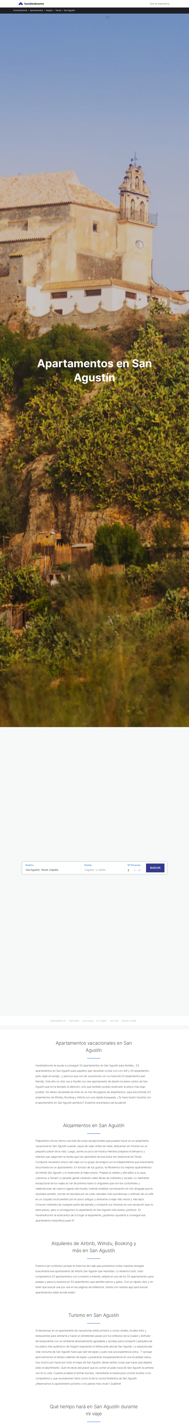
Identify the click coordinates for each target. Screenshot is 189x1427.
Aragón (49, 10)
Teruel (58, 10)
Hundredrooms (20, 10)
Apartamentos (36, 10)
